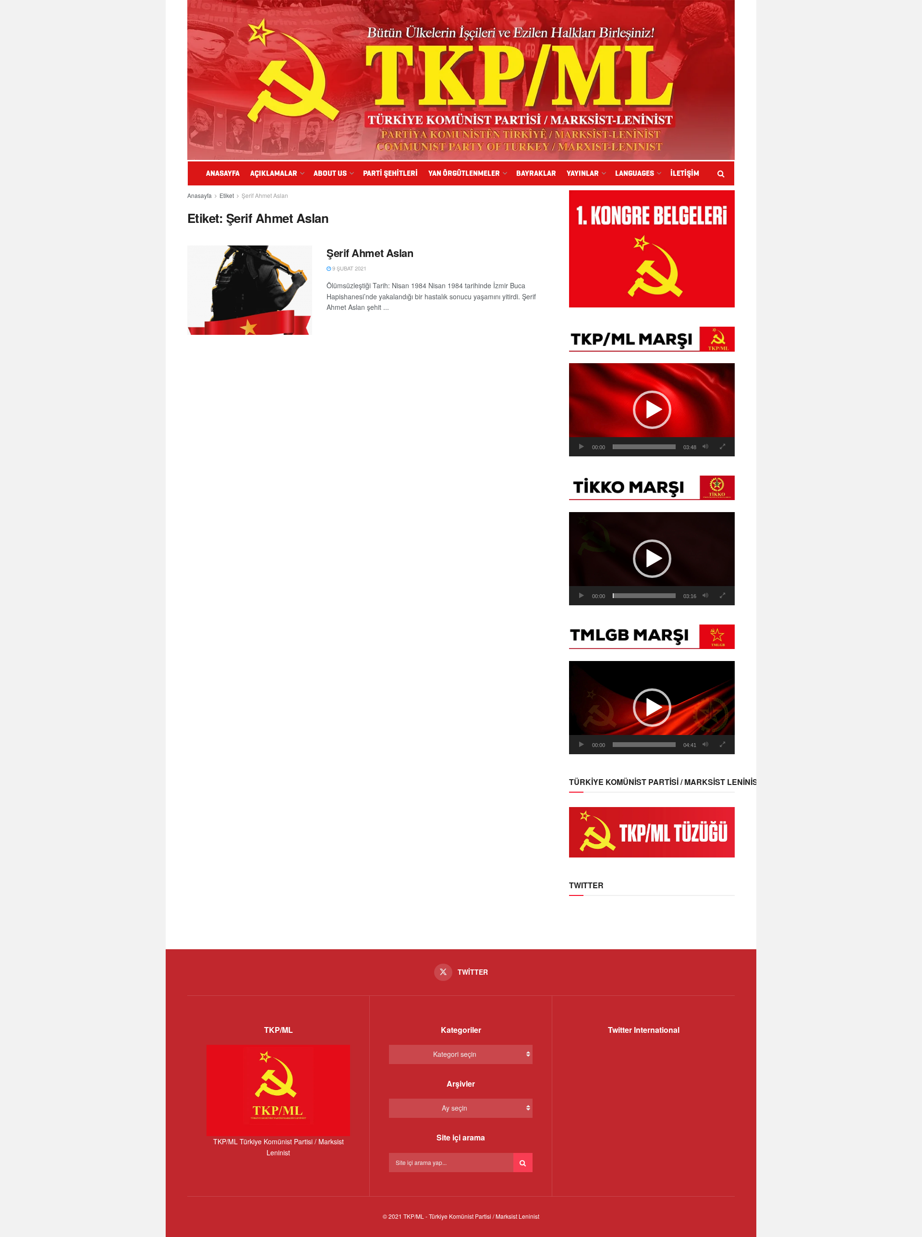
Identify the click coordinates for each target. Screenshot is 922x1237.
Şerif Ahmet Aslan (265, 195)
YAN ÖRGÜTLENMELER (464, 173)
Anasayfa (199, 195)
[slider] (644, 446)
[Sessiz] (705, 447)
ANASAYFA (223, 173)
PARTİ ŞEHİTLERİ (390, 173)
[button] (652, 410)
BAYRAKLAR (536, 173)
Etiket (226, 195)
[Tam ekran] (722, 447)
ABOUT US (330, 173)
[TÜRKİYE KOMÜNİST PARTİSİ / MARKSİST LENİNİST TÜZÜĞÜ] (652, 831)
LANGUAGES (634, 173)
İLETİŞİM (684, 173)
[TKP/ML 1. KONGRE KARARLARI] (652, 248)
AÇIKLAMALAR (273, 173)
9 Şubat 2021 (348, 268)
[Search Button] (523, 1162)
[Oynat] (581, 447)
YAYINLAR (583, 173)
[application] (652, 409)
